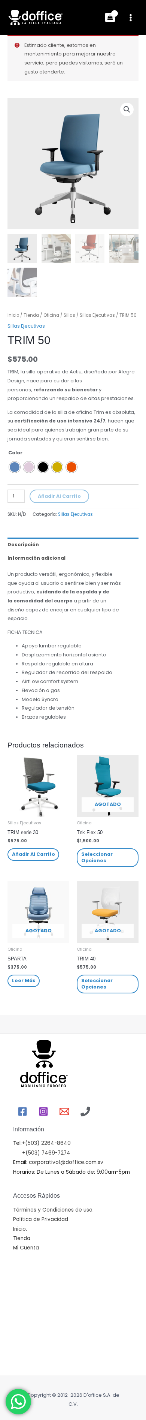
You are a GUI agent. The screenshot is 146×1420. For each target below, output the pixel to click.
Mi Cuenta (26, 1247)
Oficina (51, 315)
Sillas (69, 315)
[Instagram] (43, 1111)
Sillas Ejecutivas (97, 315)
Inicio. (20, 1229)
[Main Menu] (131, 17)
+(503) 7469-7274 (46, 1152)
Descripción (23, 544)
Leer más (24, 980)
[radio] (14, 467)
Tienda (31, 315)
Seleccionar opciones (97, 857)
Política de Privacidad (40, 1219)
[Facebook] (22, 1111)
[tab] (73, 544)
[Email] (64, 1111)
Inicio (13, 315)
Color (15, 452)
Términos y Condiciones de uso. (53, 1209)
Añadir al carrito (59, 496)
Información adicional (36, 558)
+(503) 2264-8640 (46, 1143)
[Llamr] (85, 1111)
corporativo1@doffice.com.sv (65, 1162)
